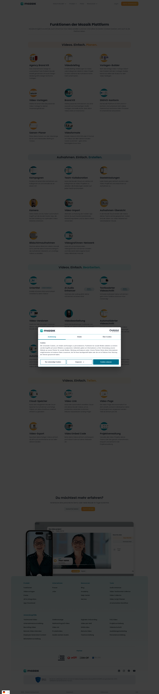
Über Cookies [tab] (107, 337)
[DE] (6, 692)
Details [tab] (79, 337)
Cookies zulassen (106, 362)
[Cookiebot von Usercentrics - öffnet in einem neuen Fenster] (111, 330)
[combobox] (6, 692)
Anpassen (78, 362)
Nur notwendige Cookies (53, 362)
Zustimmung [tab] (52, 337)
